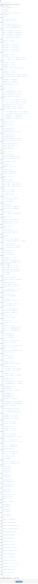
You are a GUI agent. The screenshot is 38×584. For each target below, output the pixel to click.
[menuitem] (0, 1)
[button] (0, 0)
